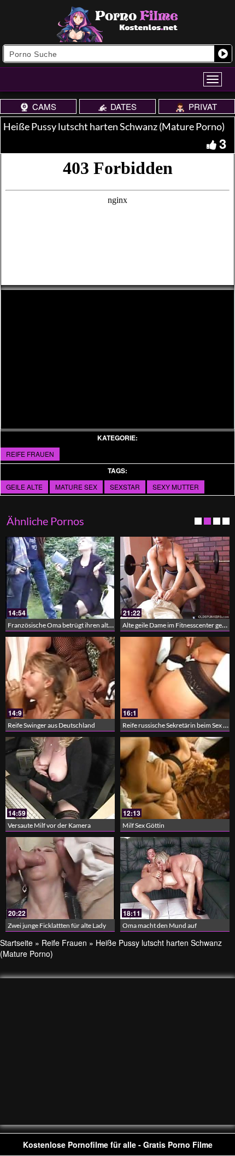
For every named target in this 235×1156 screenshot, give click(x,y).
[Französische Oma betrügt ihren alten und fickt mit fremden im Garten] (60, 578)
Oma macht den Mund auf (159, 925)
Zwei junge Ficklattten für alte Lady (57, 925)
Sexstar (125, 486)
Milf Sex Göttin (143, 825)
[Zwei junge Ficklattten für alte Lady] (60, 878)
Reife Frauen (30, 453)
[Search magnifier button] (223, 53)
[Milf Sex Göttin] (175, 778)
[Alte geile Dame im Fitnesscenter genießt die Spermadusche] (175, 578)
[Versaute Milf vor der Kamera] (60, 778)
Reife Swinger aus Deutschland (51, 725)
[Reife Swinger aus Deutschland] (60, 678)
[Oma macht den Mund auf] (175, 878)
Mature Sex (76, 486)
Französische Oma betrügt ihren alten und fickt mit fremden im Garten (107, 625)
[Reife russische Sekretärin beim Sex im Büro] (175, 678)
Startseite (16, 942)
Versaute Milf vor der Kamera (49, 825)
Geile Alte (24, 486)
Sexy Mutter (175, 486)
